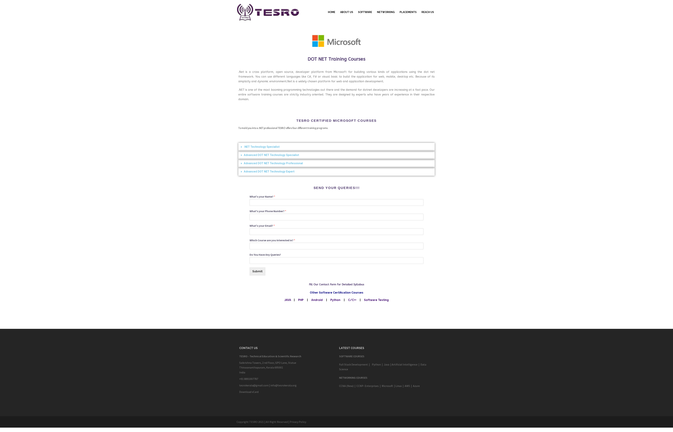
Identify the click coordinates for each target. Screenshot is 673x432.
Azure (416, 386)
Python (335, 300)
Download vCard (249, 392)
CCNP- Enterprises (367, 386)
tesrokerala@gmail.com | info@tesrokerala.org (268, 385)
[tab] (336, 147)
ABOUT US (346, 12)
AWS (407, 386)
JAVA (287, 300)
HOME (331, 12)
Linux (398, 386)
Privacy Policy (298, 422)
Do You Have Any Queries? (265, 254)
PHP (301, 300)
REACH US (428, 12)
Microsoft (387, 386)
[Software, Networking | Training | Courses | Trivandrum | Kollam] (268, 12)
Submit (257, 271)
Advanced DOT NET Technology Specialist (271, 155)
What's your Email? (262, 225)
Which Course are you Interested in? (272, 240)
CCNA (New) (346, 386)
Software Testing (376, 300)
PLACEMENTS (408, 12)
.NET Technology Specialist (262, 146)
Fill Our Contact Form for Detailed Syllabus (336, 284)
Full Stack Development (353, 364)
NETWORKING (386, 12)
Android (317, 300)
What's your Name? (262, 196)
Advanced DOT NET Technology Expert (269, 171)
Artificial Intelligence (404, 364)
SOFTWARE (365, 12)
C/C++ (351, 300)
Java (386, 364)
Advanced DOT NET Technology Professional (273, 163)
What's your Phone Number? (268, 211)
